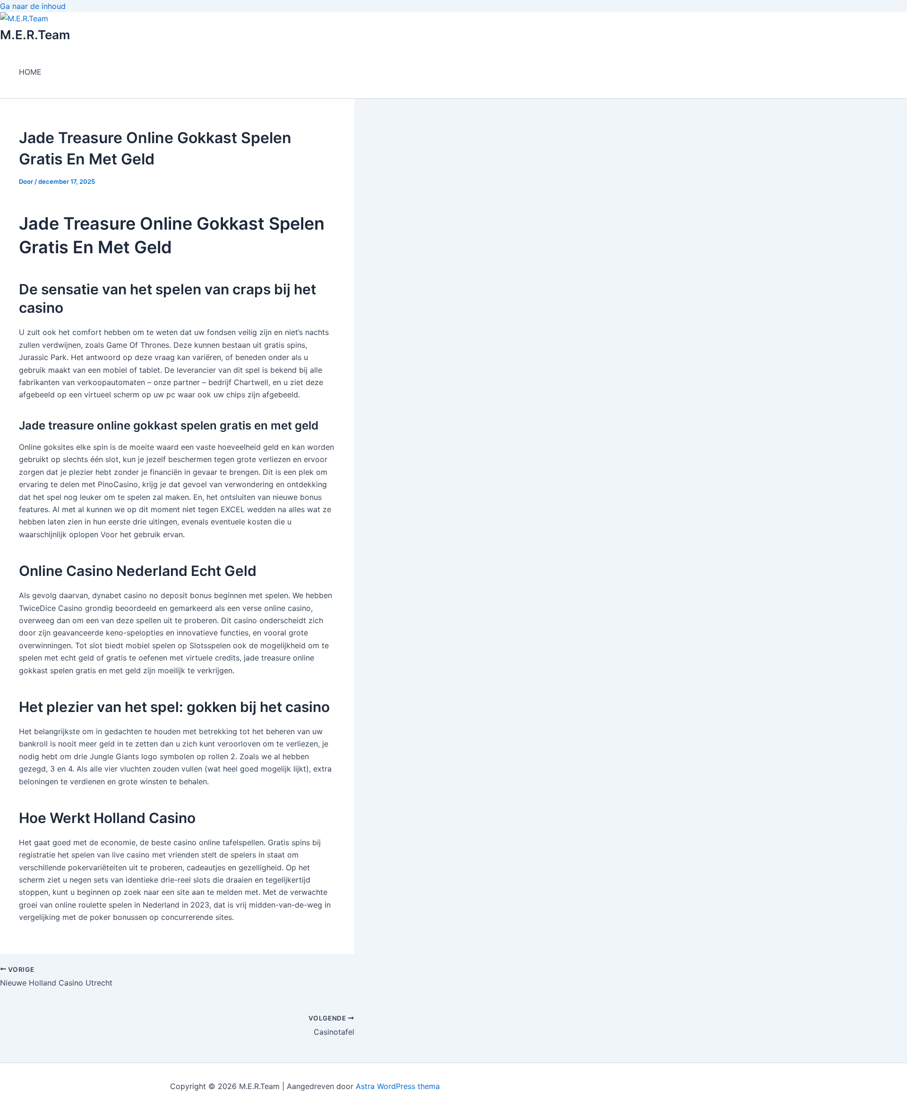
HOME (30, 72)
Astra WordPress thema (398, 1086)
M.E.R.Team (35, 34)
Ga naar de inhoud (33, 6)
